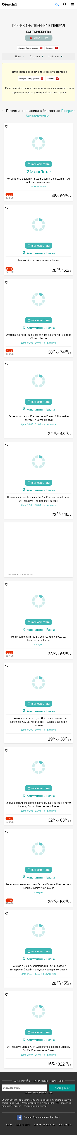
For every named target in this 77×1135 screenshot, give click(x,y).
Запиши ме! (38, 27)
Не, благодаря (63, 34)
